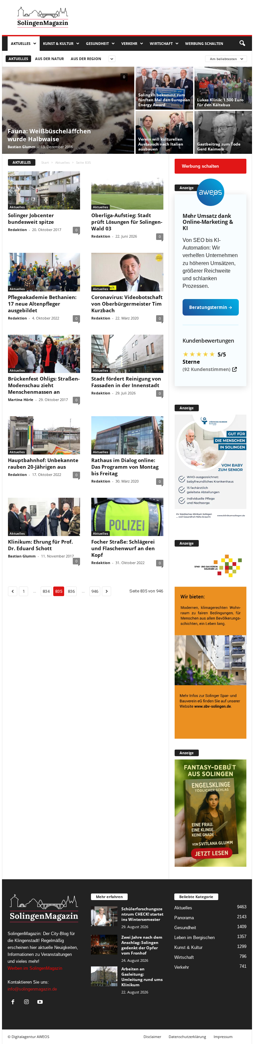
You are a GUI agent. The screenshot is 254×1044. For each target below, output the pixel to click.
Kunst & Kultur (58, 43)
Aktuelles (20, 43)
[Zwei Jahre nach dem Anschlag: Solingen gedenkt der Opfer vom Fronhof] (104, 945)
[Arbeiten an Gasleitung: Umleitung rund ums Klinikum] (104, 976)
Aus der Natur (49, 58)
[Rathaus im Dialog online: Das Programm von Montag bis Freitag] (127, 435)
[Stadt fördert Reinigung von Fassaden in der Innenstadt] (127, 354)
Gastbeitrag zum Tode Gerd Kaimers (218, 146)
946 (94, 591)
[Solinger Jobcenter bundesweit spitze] (44, 190)
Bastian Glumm (21, 146)
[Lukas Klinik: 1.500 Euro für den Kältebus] (223, 88)
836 (71, 591)
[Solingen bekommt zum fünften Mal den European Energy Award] (164, 88)
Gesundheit (97, 43)
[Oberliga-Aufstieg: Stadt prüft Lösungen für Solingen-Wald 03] (127, 190)
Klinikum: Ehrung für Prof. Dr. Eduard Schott (40, 545)
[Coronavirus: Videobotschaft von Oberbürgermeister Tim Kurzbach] (127, 272)
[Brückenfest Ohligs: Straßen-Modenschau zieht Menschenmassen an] (44, 354)
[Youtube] (41, 1002)
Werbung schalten (204, 43)
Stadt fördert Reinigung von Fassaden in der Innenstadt (126, 381)
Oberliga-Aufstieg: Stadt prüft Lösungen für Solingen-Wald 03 (126, 222)
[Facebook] (14, 1002)
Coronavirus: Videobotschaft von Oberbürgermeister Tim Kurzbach (127, 304)
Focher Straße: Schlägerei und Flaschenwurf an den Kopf (123, 548)
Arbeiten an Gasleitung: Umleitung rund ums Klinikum (142, 977)
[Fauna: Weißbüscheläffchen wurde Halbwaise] (68, 111)
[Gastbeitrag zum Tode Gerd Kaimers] (223, 132)
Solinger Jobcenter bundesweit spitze (31, 218)
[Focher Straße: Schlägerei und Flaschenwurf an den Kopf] (127, 517)
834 (46, 591)
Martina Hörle (20, 399)
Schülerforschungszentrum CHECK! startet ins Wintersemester (142, 914)
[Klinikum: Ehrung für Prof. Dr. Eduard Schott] (44, 517)
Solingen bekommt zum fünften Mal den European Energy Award (164, 100)
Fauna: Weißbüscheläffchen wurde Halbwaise (49, 135)
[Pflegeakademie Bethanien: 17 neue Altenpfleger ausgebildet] (44, 272)
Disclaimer (152, 1036)
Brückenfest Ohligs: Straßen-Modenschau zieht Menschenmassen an (44, 385)
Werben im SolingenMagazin (35, 968)
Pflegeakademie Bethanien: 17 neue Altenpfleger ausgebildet (42, 304)
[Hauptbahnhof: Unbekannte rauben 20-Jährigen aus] (44, 435)
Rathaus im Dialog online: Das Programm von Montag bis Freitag (124, 467)
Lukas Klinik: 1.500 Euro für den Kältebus (220, 102)
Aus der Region (86, 58)
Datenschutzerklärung (187, 1036)
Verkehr (129, 43)
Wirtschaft (161, 43)
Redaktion (17, 229)
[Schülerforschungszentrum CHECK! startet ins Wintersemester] (104, 916)
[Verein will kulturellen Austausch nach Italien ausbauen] (164, 132)
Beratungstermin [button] (210, 307)
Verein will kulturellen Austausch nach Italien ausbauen (160, 144)
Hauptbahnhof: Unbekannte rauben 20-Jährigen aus (43, 463)
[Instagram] (28, 1002)
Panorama (184, 917)
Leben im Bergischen (194, 937)
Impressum (223, 1036)
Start (45, 162)
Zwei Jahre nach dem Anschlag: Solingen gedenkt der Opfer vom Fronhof (141, 945)
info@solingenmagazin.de (32, 989)
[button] (242, 43)
